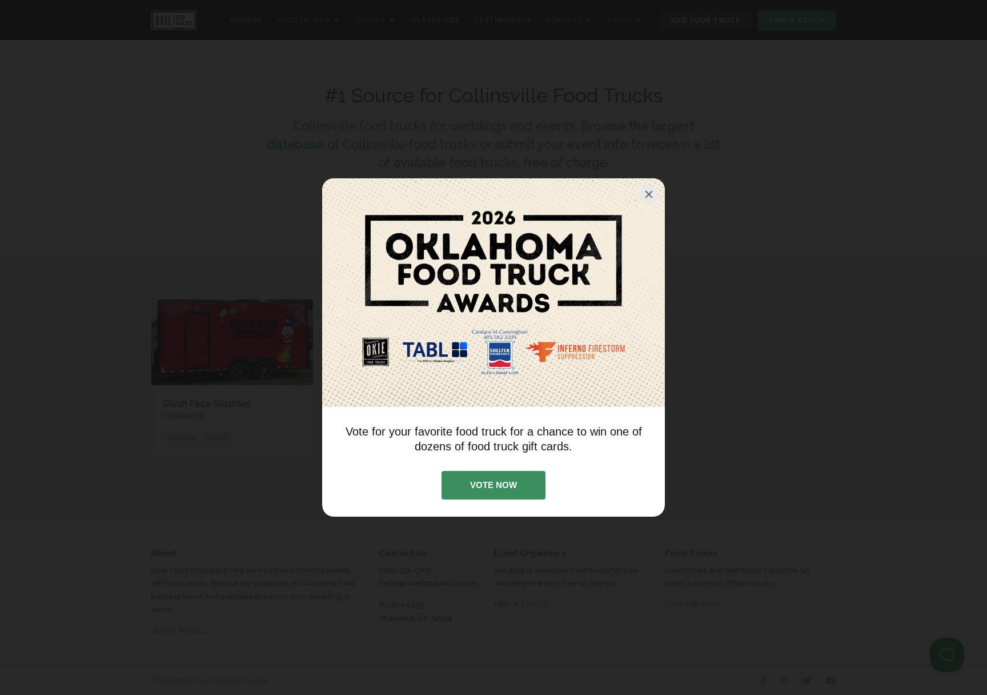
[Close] (649, 194)
